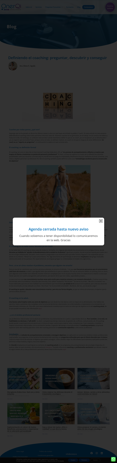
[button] (100, 220)
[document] (58, 231)
